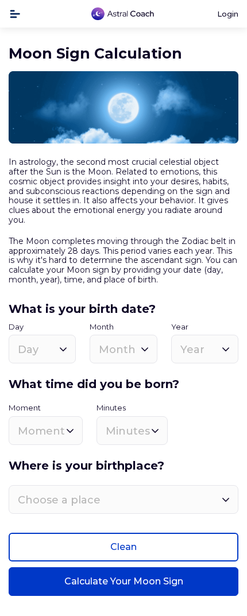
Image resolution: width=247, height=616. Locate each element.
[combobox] (42, 349)
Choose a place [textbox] (59, 500)
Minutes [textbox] (128, 431)
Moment (25, 408)
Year (179, 327)
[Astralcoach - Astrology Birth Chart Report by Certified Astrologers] (123, 14)
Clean (123, 546)
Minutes (111, 408)
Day (16, 327)
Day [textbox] (28, 349)
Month (102, 327)
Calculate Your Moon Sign (123, 581)
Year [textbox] (192, 349)
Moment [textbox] (41, 431)
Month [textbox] (117, 349)
